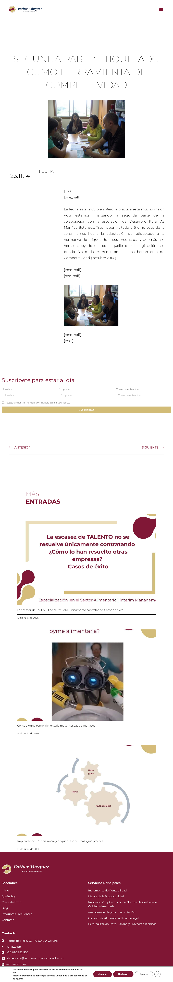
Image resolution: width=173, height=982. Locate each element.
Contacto (8, 919)
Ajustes (144, 974)
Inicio (5, 890)
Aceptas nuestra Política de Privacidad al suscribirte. (37, 402)
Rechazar (123, 974)
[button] (161, 9)
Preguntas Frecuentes (17, 914)
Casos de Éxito (11, 902)
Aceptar (102, 974)
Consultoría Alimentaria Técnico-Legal (113, 918)
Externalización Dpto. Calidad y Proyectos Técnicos (122, 924)
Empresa (64, 389)
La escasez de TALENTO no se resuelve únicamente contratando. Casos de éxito (70, 610)
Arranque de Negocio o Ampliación (111, 912)
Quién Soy (9, 896)
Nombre (7, 389)
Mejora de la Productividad (106, 896)
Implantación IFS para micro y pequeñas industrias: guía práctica (60, 841)
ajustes (19, 978)
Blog (5, 908)
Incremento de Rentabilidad (107, 890)
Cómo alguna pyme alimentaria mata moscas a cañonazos (56, 725)
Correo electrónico (127, 389)
